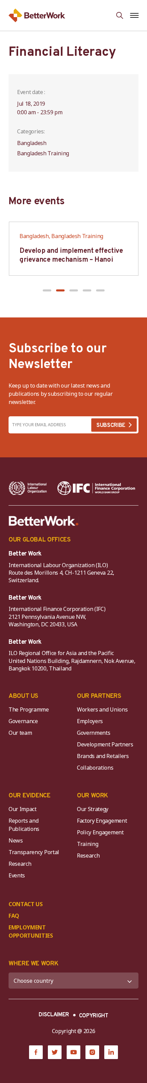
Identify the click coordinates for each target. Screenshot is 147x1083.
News (16, 840)
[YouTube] (73, 1052)
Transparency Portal (34, 852)
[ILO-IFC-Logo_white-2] (28, 488)
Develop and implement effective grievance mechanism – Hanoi (71, 255)
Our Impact (23, 809)
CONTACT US (26, 904)
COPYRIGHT (93, 1016)
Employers (90, 721)
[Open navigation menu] (134, 15)
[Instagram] (92, 1052)
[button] (47, 290)
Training (87, 844)
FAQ (14, 915)
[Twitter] (55, 1052)
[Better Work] (44, 521)
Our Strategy (92, 809)
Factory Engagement (102, 820)
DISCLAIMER (54, 1015)
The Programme (29, 709)
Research (20, 863)
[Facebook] (36, 1052)
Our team (20, 732)
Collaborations (95, 767)
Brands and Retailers (103, 756)
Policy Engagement (101, 832)
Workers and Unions (102, 709)
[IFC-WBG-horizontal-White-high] (96, 488)
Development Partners (105, 744)
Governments (93, 732)
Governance (23, 721)
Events (17, 875)
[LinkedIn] (111, 1052)
